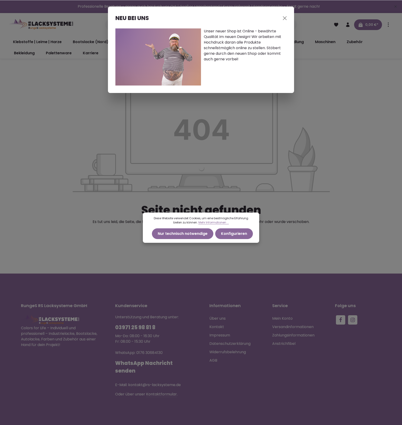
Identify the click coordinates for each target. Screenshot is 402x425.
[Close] (285, 18)
